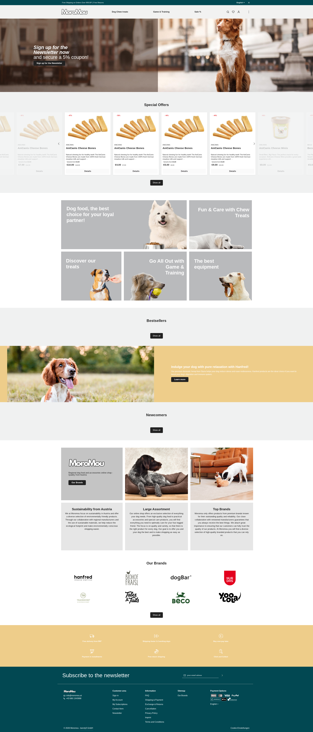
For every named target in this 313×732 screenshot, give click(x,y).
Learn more (179, 379)
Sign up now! (156, 45)
